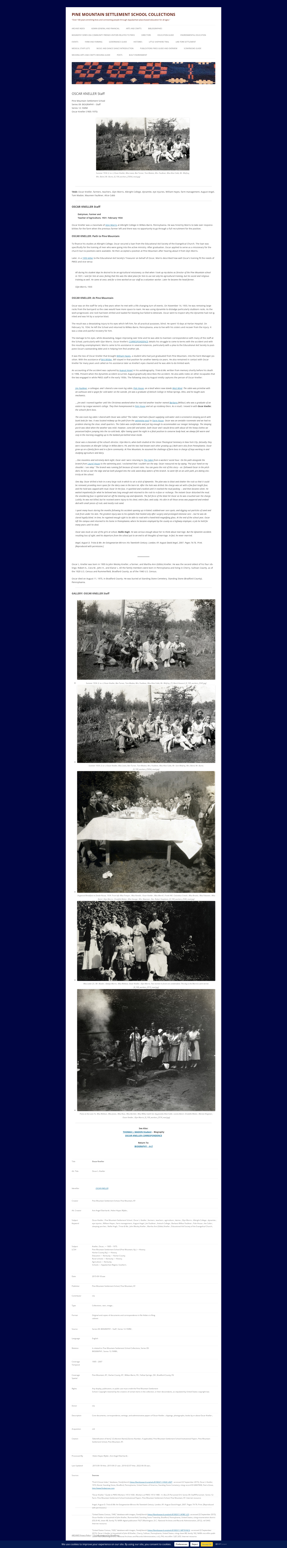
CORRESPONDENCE (138, 341)
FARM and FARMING (93, 42)
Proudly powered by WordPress (106, 1535)
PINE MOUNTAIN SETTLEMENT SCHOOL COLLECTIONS (123, 14)
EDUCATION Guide (166, 35)
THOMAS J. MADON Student (137, 1132)
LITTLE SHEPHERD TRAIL (159, 42)
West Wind (177, 388)
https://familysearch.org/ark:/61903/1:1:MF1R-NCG (169, 1530)
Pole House (138, 388)
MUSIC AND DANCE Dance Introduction (115, 48)
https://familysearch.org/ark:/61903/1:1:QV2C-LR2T (151, 1482)
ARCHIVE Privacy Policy (81, 1535)
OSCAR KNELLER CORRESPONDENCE (143, 1135)
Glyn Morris (111, 225)
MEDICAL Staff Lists (81, 48)
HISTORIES (137, 42)
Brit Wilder (106, 359)
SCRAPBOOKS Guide (192, 48)
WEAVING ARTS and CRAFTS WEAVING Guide (91, 55)
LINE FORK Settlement (186, 42)
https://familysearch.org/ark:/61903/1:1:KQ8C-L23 (168, 1514)
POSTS (119, 55)
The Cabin (148, 460)
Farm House (158, 420)
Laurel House (94, 463)
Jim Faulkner (81, 388)
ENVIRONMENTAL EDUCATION (193, 35)
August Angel (126, 370)
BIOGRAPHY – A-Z (144, 1146)
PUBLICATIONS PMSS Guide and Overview (158, 48)
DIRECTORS (146, 35)
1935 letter (87, 258)
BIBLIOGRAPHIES (155, 28)
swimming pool (142, 420)
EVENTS (75, 42)
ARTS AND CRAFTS (134, 28)
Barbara (174, 402)
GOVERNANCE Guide (118, 42)
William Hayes (124, 355)
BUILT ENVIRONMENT (138, 55)
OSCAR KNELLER (102, 1188)
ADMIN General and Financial (105, 28)
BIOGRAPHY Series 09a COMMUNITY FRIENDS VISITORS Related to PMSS (103, 35)
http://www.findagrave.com (103, 1488)
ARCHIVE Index (78, 28)
